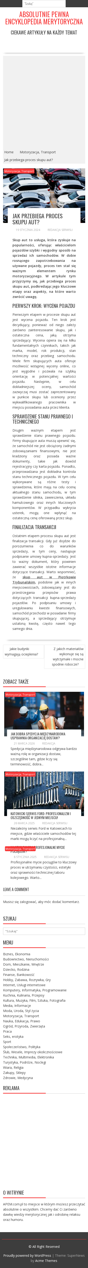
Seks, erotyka (13, 1036)
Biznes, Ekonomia (16, 954)
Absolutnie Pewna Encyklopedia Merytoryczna (44, 17)
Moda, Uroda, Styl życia (21, 1010)
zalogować (28, 901)
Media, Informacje (17, 1005)
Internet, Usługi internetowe (24, 985)
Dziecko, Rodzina (16, 969)
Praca (7, 1031)
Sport (7, 1041)
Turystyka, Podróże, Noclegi (24, 1062)
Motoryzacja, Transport (19, 171)
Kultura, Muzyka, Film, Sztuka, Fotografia (34, 1000)
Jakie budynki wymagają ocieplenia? (21, 651)
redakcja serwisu (60, 230)
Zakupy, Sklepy (14, 1072)
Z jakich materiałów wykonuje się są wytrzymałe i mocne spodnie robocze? (68, 656)
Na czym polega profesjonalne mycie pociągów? (38, 849)
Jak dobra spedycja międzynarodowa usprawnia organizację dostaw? (38, 735)
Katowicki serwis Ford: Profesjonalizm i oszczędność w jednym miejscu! (41, 815)
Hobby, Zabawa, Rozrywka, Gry (27, 980)
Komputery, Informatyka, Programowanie (35, 990)
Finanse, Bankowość (18, 974)
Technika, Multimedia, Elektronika (28, 1057)
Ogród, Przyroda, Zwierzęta (24, 1026)
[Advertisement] (44, 102)
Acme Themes (46, 1260)
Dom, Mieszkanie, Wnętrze (23, 964)
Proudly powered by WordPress (27, 1255)
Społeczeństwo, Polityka (21, 1047)
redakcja (48, 743)
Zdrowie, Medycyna (18, 1078)
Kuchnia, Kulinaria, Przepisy (23, 995)
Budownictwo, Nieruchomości (26, 959)
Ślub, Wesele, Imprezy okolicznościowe (32, 1052)
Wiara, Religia (13, 1067)
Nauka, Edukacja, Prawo (21, 1021)
